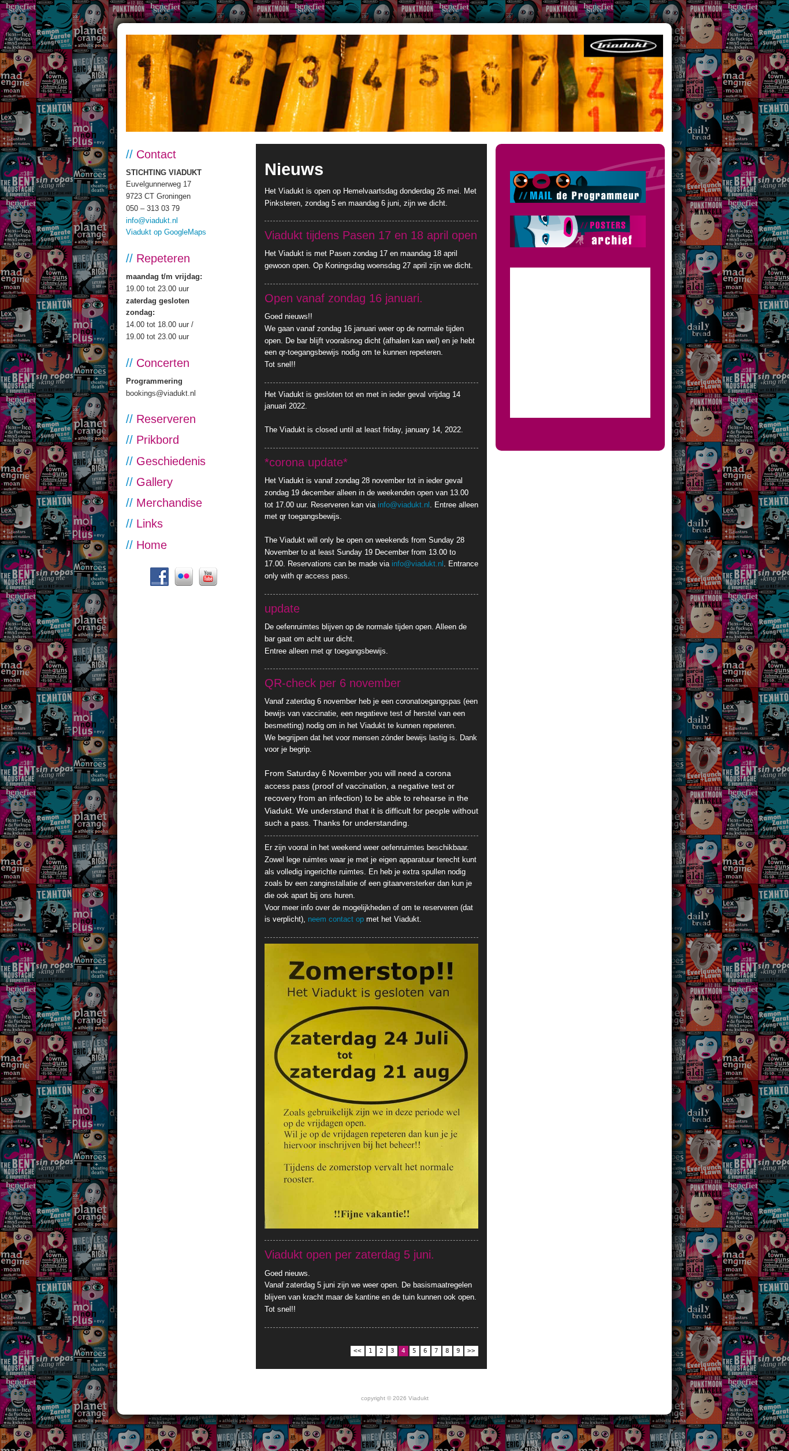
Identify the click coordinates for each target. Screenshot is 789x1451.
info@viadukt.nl (152, 220)
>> (471, 1350)
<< (357, 1350)
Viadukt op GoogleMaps (166, 232)
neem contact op (336, 919)
